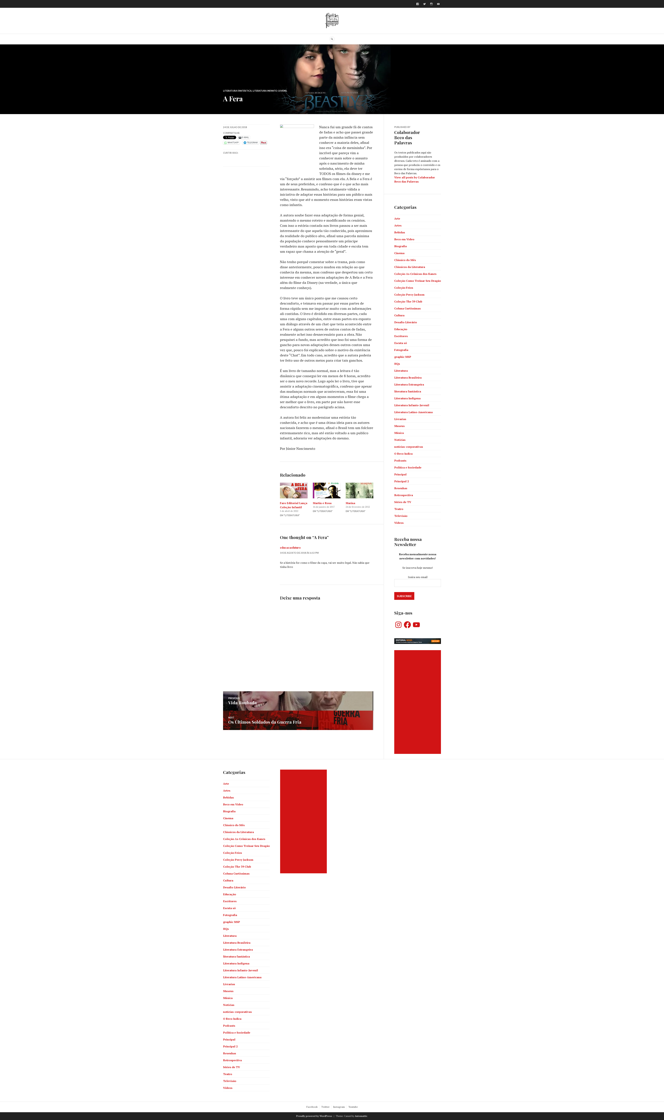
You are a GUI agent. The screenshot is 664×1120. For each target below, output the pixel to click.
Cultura (399, 315)
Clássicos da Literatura (409, 267)
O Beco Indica (403, 454)
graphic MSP (402, 357)
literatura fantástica (237, 90)
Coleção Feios (403, 288)
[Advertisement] (418, 702)
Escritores (401, 336)
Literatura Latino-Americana (413, 412)
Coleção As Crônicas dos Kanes (415, 274)
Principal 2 (401, 481)
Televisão (400, 516)
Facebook (312, 1106)
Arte (397, 218)
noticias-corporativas (408, 447)
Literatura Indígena (407, 398)
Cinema (399, 253)
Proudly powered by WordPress (314, 1116)
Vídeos (399, 523)
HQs (397, 364)
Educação (400, 329)
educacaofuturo (290, 547)
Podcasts (400, 460)
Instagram (339, 1106)
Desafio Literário (405, 322)
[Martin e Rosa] (326, 490)
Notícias (399, 440)
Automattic (361, 1116)
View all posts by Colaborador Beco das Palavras (414, 179)
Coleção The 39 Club (408, 301)
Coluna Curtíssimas (407, 308)
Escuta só (400, 343)
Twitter (325, 1106)
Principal (400, 474)
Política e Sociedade (407, 467)
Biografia (400, 246)
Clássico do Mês (405, 260)
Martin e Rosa (322, 503)
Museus (399, 426)
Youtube (353, 1106)
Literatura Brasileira (408, 377)
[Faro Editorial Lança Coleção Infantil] (294, 490)
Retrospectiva (403, 495)
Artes (398, 225)
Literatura (401, 371)
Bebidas (399, 232)
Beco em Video (404, 239)
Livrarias (400, 419)
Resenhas (400, 488)
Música (399, 433)
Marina (350, 503)
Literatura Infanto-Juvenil (270, 90)
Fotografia (401, 350)
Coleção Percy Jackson (409, 294)
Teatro (398, 509)
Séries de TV (402, 502)
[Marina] (359, 490)
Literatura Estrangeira (409, 384)
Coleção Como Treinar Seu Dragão (417, 281)
